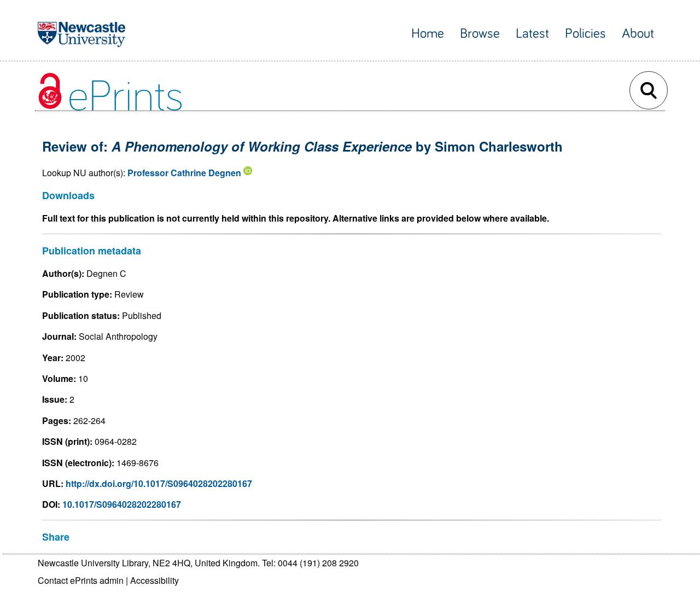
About (638, 33)
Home (427, 33)
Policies (585, 33)
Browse (480, 33)
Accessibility (154, 580)
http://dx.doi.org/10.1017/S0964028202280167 (159, 483)
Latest (532, 33)
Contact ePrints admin (81, 580)
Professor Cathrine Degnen (184, 172)
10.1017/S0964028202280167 (121, 504)
